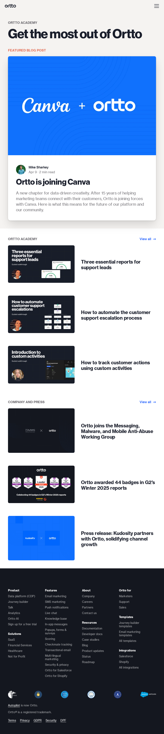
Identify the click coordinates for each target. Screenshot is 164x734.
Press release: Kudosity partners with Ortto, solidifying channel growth (117, 538)
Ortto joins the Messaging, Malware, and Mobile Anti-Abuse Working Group (117, 431)
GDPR (38, 720)
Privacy (25, 720)
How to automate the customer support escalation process (115, 315)
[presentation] (41, 264)
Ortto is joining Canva (53, 181)
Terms (12, 720)
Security (51, 720)
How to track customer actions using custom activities (115, 365)
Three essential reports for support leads (111, 264)
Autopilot (14, 705)
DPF (63, 720)
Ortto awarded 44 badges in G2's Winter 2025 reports (118, 485)
